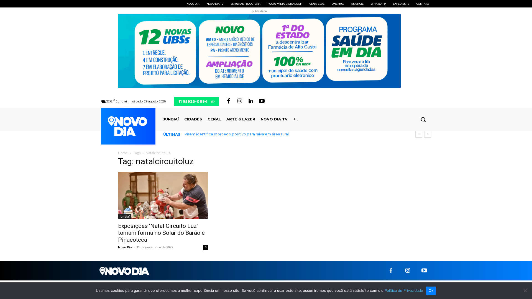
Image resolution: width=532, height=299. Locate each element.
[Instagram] (240, 101)
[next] (427, 134)
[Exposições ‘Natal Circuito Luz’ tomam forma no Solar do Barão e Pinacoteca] (163, 195)
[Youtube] (262, 101)
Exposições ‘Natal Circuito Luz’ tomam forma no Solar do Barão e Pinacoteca (161, 233)
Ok (431, 290)
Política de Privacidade (404, 290)
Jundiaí (125, 216)
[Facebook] (228, 101)
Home (123, 153)
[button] (423, 119)
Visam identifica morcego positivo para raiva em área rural (237, 134)
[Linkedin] (251, 101)
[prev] (418, 134)
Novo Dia (125, 247)
